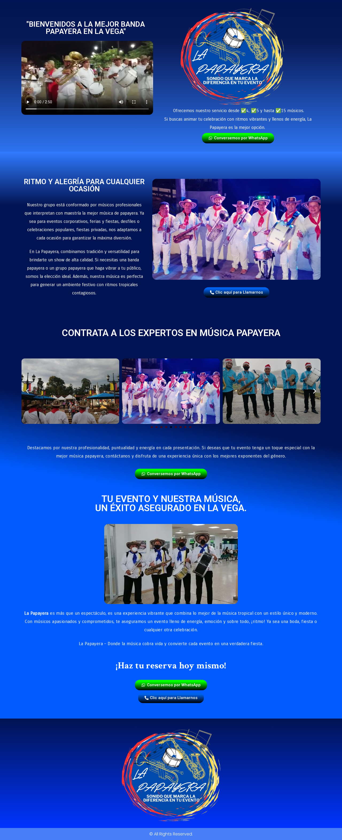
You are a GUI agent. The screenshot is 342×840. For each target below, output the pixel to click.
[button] (27, 391)
